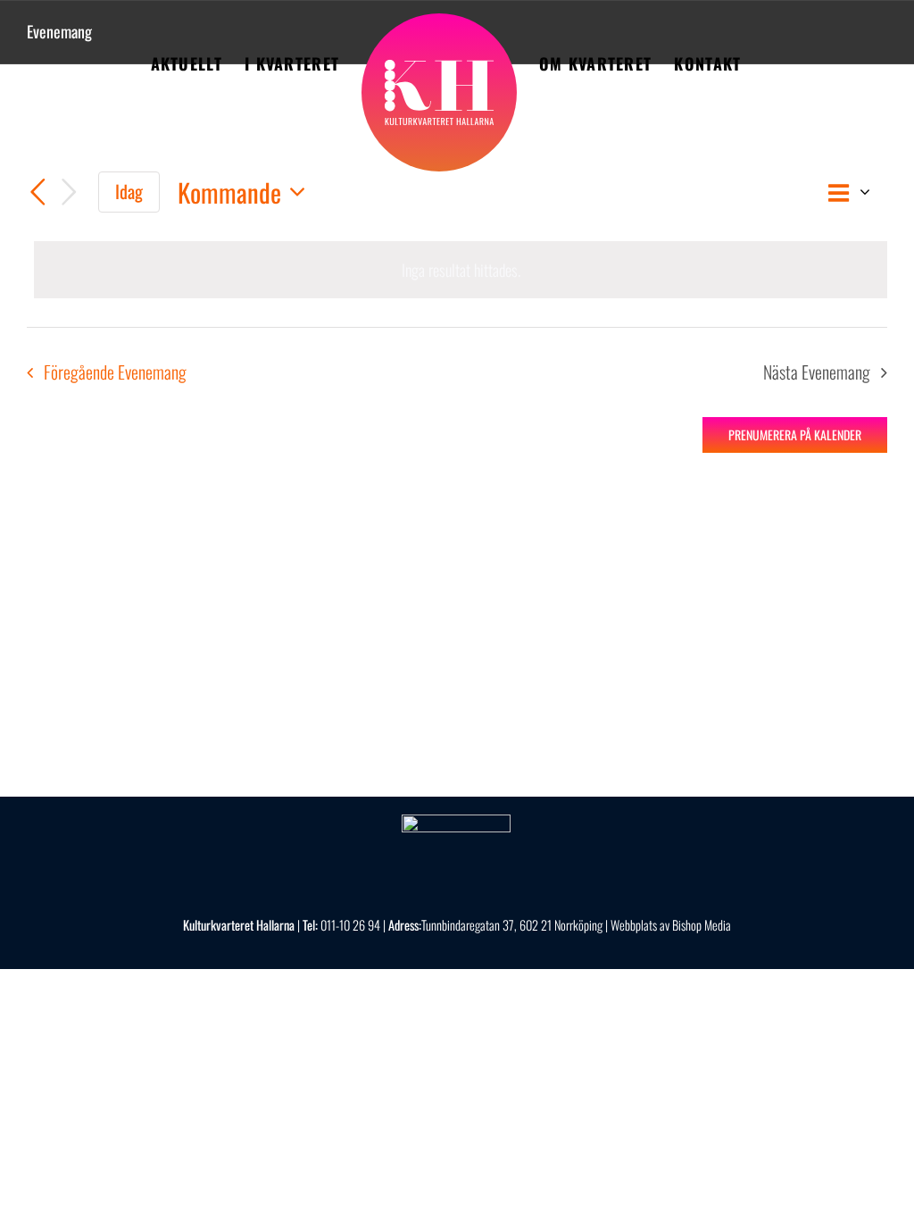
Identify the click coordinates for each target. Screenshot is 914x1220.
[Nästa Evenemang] (69, 193)
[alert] (460, 269)
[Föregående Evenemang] (37, 193)
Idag (129, 191)
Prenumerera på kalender (794, 435)
